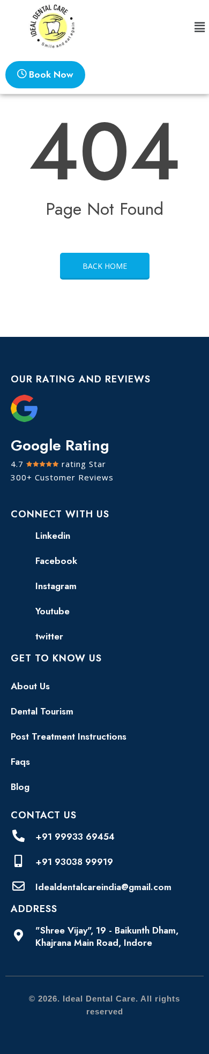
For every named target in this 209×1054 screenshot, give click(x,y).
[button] (200, 28)
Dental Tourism (42, 711)
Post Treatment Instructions (68, 736)
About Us (30, 686)
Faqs (20, 761)
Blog (20, 786)
